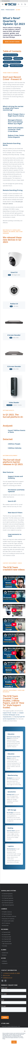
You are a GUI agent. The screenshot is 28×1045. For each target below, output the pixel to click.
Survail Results (18, 58)
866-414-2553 (6, 975)
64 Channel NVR (6, 941)
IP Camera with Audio (8, 921)
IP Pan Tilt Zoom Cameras (9, 916)
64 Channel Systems (7, 902)
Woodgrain (10, 778)
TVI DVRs (4, 946)
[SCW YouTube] (5, 981)
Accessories (5, 925)
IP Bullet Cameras (7, 912)
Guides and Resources (16, 65)
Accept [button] (14, 1042)
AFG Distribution (11, 849)
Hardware (4, 963)
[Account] (22, 4)
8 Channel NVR (6, 934)
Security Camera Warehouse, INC (11, 1026)
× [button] (25, 1031)
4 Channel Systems (7, 893)
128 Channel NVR (7, 943)
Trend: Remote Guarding (10, 55)
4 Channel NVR (6, 932)
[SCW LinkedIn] (2, 981)
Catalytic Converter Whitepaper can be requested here (13, 715)
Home (2, 9)
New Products (7, 58)
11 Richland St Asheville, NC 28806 (11, 973)
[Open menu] (2, 4)
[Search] (18, 4)
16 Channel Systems (7, 898)
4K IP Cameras (6, 923)
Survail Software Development (12, 62)
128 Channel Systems (8, 905)
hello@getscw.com (7, 977)
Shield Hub (5, 952)
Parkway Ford (10, 794)
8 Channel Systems (7, 896)
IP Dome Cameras (7, 914)
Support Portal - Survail (9, 713)
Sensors (4, 955)
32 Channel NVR (6, 939)
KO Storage (10, 812)
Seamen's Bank (11, 830)
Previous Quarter (10, 9)
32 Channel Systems (7, 900)
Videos (5, 65)
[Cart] (25, 4)
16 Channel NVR (6, 937)
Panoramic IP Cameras (8, 918)
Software (4, 961)
